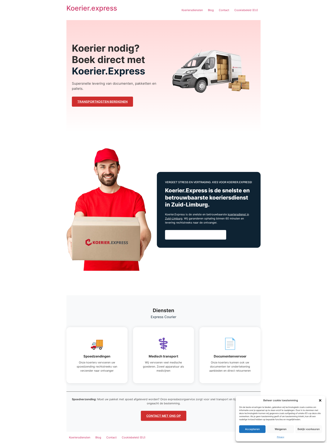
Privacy (280, 437)
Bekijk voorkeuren (309, 429)
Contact (224, 10)
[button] (320, 400)
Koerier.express (91, 8)
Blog (211, 10)
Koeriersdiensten (192, 10)
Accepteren (252, 429)
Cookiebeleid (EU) (246, 10)
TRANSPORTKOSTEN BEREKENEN (102, 101)
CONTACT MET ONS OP (163, 416)
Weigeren (280, 429)
